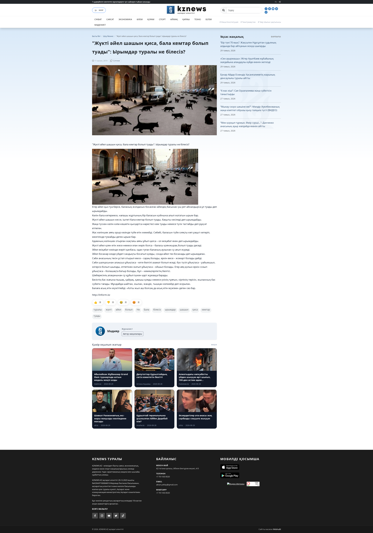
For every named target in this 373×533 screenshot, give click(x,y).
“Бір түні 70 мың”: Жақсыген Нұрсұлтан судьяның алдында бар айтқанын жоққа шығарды (248, 44)
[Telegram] (276, 8)
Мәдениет (100, 24)
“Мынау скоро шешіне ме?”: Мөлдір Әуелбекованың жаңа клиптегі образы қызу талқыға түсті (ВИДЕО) (250, 108)
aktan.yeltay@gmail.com (167, 484)
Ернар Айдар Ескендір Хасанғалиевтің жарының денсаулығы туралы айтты (247, 76)
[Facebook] (266, 8)
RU (276, 2)
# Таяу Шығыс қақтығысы (269, 22)
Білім (209, 19)
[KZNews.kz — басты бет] (186, 10)
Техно (197, 19)
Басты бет (96, 36)
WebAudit (277, 529)
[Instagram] (270, 8)
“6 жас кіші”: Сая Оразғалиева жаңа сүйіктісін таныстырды (245, 92)
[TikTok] (266, 12)
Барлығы (276, 36)
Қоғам (150, 19)
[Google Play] (250, 475)
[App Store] (250, 467)
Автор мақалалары (132, 333)
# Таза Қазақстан (248, 22)
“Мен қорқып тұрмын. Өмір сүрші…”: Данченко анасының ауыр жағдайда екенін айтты (247, 124)
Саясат (110, 19)
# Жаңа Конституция (229, 22)
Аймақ (174, 19)
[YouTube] (273, 8)
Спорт (162, 19)
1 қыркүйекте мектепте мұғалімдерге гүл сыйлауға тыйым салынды (121, 2)
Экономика (125, 19)
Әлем (140, 19)
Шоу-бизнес (108, 36)
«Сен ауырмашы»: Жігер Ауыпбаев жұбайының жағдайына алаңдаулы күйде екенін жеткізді (247, 60)
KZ (280, 2)
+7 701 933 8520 (163, 476)
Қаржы (186, 19)
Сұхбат (98, 19)
